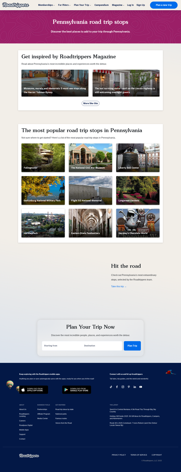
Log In (130, 5)
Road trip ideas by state (64, 409)
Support (22, 434)
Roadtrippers (15, 5)
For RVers (63, 5)
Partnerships (42, 409)
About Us (22, 409)
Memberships (45, 5)
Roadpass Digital (26, 425)
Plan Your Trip (81, 5)
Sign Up (140, 5)
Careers (22, 421)
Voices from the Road (63, 423)
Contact (22, 439)
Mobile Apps (24, 430)
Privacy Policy (119, 455)
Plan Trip (132, 345)
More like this (90, 103)
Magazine (117, 5)
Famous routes (61, 418)
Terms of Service (139, 455)
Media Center (42, 418)
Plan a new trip (164, 5)
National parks (61, 414)
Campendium (101, 5)
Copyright (157, 455)
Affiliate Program (43, 414)
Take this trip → (119, 286)
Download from (35, 390)
